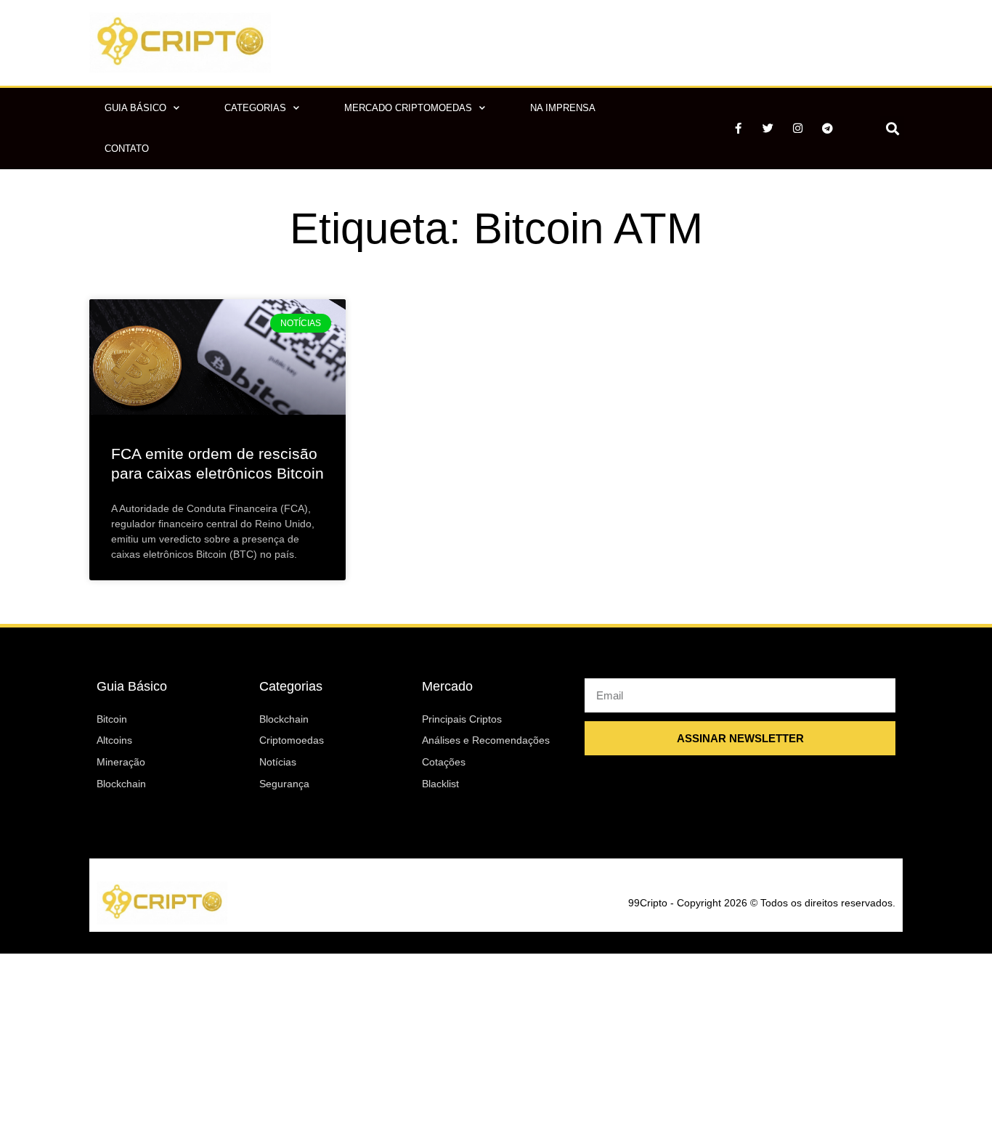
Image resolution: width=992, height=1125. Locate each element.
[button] (892, 128)
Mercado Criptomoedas (408, 107)
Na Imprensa (562, 107)
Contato (127, 148)
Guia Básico (135, 107)
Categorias (255, 107)
